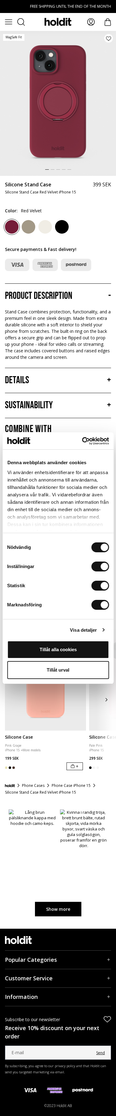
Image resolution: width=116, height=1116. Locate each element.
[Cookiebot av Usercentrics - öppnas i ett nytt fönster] (82, 441)
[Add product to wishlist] (108, 38)
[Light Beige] (45, 227)
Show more (58, 909)
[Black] (62, 227)
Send (100, 1052)
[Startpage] (10, 785)
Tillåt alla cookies (58, 649)
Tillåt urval (58, 670)
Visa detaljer (83, 630)
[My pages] (91, 22)
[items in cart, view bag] (108, 22)
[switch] (100, 566)
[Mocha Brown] (28, 227)
